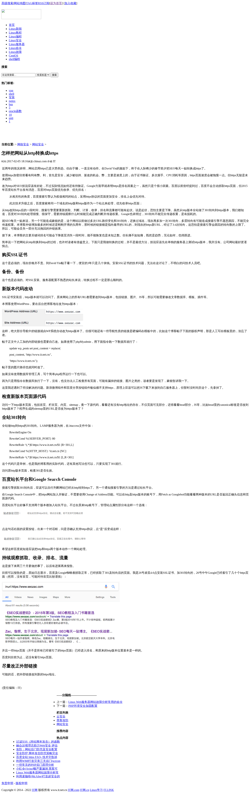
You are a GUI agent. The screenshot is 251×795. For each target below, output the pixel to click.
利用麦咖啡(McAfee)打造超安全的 (38, 776)
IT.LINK (108, 790)
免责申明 (7, 783)
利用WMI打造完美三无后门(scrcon (38, 760)
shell (11, 93)
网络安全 (23, 144)
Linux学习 (96, 790)
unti (11, 118)
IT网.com (73, 790)
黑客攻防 (62, 720)
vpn (11, 90)
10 (10, 114)
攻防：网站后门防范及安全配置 (36, 749)
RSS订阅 (43, 3)
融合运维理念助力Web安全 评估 (37, 745)
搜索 (54, 75)
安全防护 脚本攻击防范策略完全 (37, 753)
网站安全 (38, 144)
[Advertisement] (125, 134)
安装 (12, 97)
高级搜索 (7, 3)
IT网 (34, 790)
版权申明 (21, 783)
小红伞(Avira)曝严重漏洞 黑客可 (37, 768)
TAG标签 (32, 3)
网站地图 (20, 3)
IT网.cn (84, 790)
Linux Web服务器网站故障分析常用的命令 (95, 701)
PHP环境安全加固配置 (82, 705)
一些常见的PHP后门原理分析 (35, 764)
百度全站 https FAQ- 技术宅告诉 (36, 757)
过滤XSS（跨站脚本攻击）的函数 (38, 741)
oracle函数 (15, 111)
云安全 (61, 716)
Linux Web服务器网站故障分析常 (37, 772)
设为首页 (56, 3)
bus (11, 104)
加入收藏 (70, 3)
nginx (12, 101)
